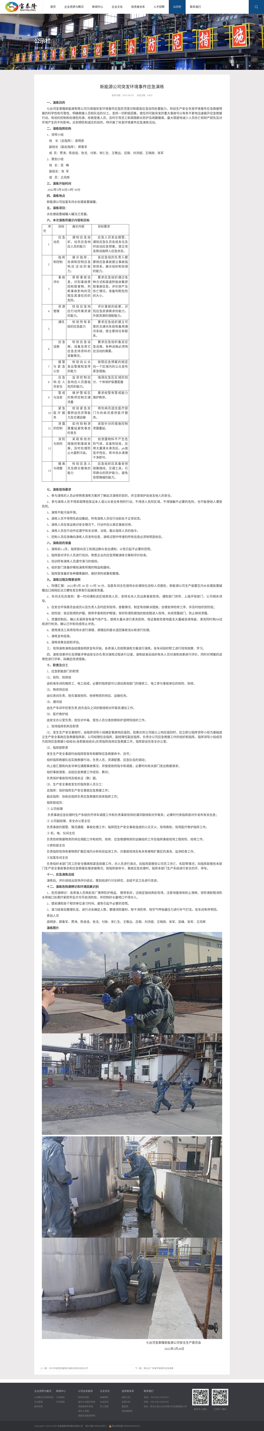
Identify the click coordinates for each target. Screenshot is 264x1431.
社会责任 (104, 1402)
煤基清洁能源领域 (86, 1415)
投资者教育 (127, 1411)
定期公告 (126, 1402)
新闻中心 (97, 6)
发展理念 (104, 1397)
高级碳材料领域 (85, 1406)
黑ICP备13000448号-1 (96, 1426)
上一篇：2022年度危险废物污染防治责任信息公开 (64, 1368)
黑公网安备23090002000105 (125, 1426)
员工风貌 (104, 1406)
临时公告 (126, 1397)
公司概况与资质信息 (43, 1397)
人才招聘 (159, 6)
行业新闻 (60, 1402)
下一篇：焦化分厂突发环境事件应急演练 (154, 1368)
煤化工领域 (83, 1411)
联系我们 (195, 6)
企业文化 (117, 6)
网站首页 (49, 48)
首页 (53, 6)
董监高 (125, 1406)
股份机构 (38, 1406)
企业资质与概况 (74, 6)
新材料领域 (83, 1397)
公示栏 (177, 6)
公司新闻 (60, 1397)
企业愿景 (38, 1402)
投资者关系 (138, 6)
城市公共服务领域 (86, 1402)
